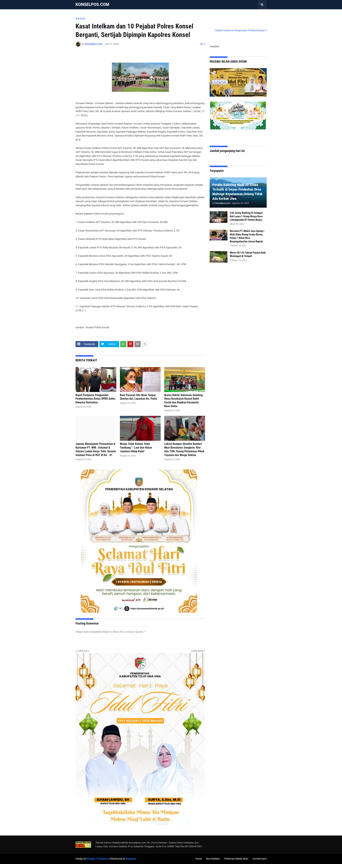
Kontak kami (260, 858)
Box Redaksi (213, 858)
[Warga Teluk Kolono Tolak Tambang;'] (140, 428)
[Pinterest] (130, 344)
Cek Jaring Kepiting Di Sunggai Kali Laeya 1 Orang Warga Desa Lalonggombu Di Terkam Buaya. (246, 216)
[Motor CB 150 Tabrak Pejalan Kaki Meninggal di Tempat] (218, 257)
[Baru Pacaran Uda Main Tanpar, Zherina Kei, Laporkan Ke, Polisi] (140, 379)
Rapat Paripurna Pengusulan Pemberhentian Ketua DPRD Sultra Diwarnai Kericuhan (95, 398)
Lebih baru (83, 650)
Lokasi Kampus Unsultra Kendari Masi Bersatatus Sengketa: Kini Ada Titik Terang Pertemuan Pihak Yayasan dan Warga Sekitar (184, 449)
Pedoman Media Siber (236, 858)
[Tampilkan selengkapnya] (145, 344)
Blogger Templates (97, 858)
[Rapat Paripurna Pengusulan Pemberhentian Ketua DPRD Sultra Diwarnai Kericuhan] (96, 379)
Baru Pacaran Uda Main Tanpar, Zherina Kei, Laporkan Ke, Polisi (138, 397)
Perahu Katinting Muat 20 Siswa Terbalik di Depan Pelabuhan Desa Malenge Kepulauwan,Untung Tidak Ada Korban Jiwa (237, 192)
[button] (262, 4)
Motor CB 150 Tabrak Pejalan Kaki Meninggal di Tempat (248, 254)
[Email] (137, 344)
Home (198, 858)
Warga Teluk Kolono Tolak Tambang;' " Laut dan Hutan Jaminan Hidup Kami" (136, 447)
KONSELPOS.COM (92, 4)
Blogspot (131, 858)
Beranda (80, 18)
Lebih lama (197, 650)
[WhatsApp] (123, 344)
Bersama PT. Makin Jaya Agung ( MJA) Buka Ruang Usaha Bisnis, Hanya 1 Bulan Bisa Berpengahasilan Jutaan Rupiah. (247, 236)
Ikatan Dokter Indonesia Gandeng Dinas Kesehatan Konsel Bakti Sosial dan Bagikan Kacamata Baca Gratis (183, 400)
